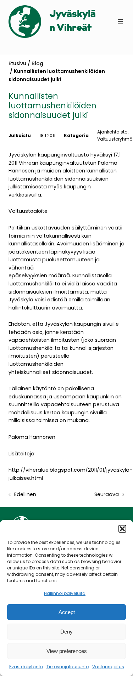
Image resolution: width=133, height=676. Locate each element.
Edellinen (25, 494)
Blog (37, 63)
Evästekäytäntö (26, 667)
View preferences (66, 651)
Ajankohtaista (112, 132)
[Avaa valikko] (120, 21)
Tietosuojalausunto (67, 667)
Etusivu (17, 63)
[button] (122, 528)
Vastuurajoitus (108, 667)
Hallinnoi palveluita (64, 593)
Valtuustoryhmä (115, 139)
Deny (66, 632)
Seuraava (106, 494)
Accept (67, 612)
